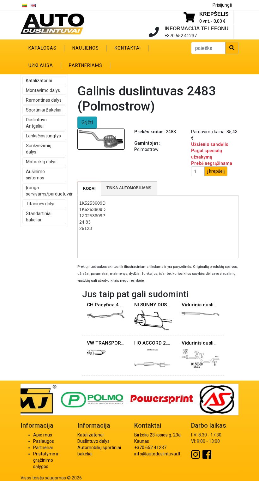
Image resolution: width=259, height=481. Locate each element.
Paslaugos (43, 441)
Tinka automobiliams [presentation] (128, 188)
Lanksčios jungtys (43, 135)
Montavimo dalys (43, 90)
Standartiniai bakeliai (38, 216)
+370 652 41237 (150, 447)
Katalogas (42, 48)
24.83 (85, 222)
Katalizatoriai (39, 80)
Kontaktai (128, 48)
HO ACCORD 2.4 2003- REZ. (165, 343)
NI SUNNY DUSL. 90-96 (159, 305)
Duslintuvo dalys (93, 441)
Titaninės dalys (41, 203)
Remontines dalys (44, 100)
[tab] (89, 188)
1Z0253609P (92, 215)
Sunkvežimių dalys (38, 148)
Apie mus (42, 434)
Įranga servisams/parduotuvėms (46, 190)
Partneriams (85, 65)
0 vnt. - (212, 21)
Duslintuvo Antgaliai (36, 123)
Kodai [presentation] (89, 188)
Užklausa (40, 65)
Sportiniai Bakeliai (43, 109)
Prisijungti (222, 5)
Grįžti (87, 122)
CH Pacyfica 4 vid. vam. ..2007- (122, 305)
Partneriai (43, 447)
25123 (85, 228)
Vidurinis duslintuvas (205, 305)
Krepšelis (214, 14)
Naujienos (85, 48)
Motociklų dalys (41, 161)
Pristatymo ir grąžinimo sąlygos (46, 460)
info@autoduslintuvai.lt (157, 453)
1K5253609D (92, 203)
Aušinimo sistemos (35, 174)
